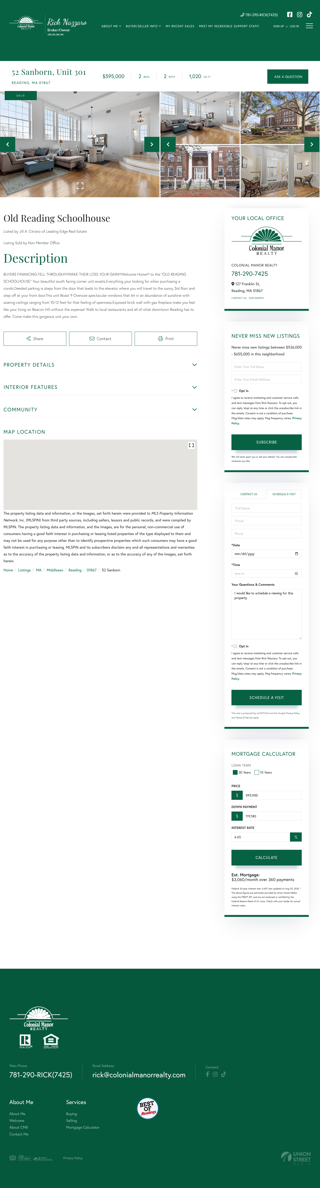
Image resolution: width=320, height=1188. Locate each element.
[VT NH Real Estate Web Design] (296, 1158)
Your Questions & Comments (253, 584)
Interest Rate (242, 828)
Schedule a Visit (284, 494)
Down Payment (244, 807)
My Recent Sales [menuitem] (180, 26)
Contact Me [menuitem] (18, 1134)
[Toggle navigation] (309, 25)
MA (38, 570)
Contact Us (238, 298)
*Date (235, 545)
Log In (294, 26)
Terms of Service (244, 717)
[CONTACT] (287, 76)
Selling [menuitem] (71, 1120)
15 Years (266, 772)
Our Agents (256, 298)
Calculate (267, 857)
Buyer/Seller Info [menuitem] (142, 26)
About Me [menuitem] (109, 26)
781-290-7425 (249, 274)
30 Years (244, 772)
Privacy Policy (293, 713)
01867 (92, 570)
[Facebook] (207, 1074)
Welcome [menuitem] (16, 1120)
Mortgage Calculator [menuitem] (83, 1127)
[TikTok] (223, 1074)
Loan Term (241, 765)
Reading (75, 570)
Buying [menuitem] (71, 1113)
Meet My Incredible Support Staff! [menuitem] (229, 26)
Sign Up (278, 26)
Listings (24, 570)
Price (235, 786)
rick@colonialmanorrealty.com (139, 1074)
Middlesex (55, 570)
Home (8, 570)
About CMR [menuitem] (18, 1127)
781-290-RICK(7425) (261, 14)
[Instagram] (215, 1074)
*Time (235, 565)
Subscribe (266, 442)
